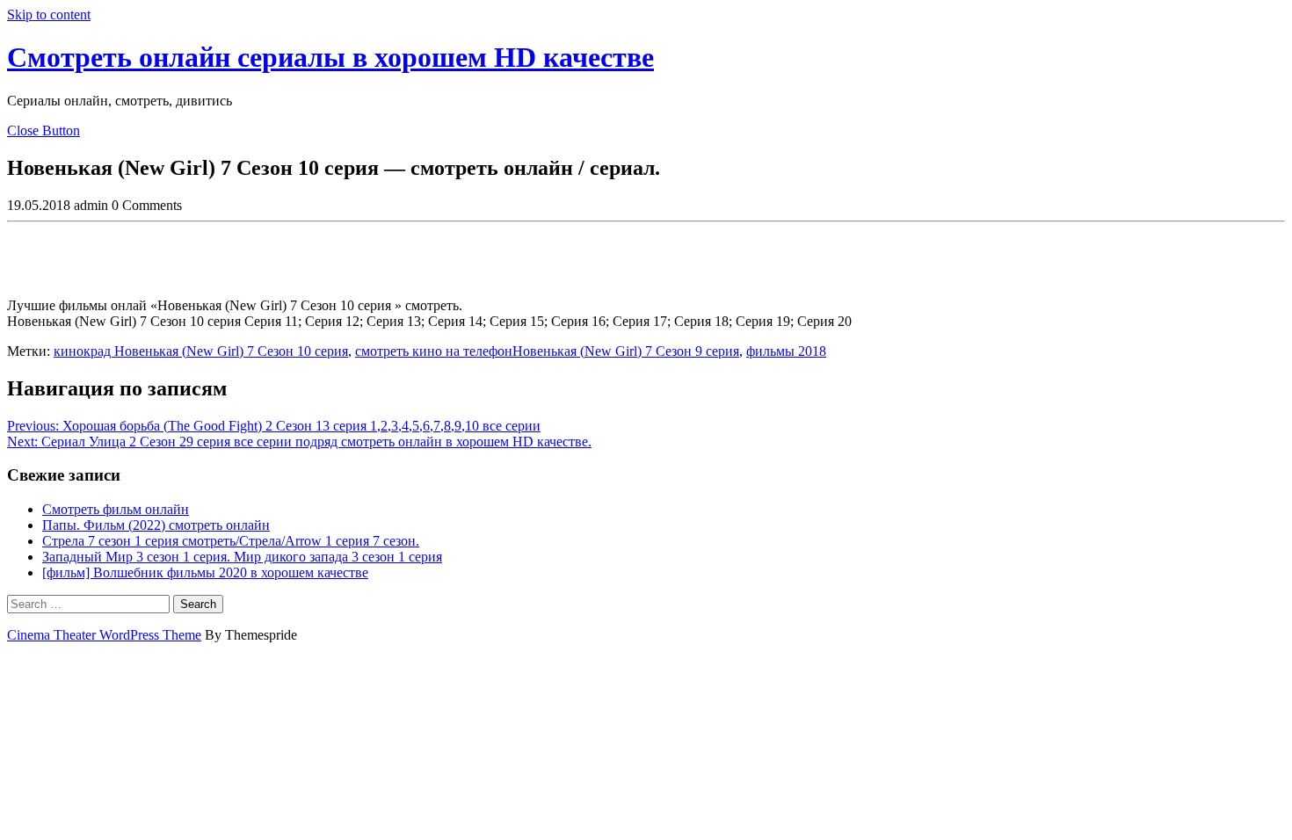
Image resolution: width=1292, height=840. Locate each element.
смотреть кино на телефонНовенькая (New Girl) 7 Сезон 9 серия (547, 351)
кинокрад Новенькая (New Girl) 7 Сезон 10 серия (201, 351)
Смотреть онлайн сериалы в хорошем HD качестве (330, 57)
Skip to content (49, 14)
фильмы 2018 (786, 351)
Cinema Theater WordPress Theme (104, 634)
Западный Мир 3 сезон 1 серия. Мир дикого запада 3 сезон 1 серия (242, 556)
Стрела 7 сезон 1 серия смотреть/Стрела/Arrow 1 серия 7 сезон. (230, 540)
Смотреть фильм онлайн (115, 509)
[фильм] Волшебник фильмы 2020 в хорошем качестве (205, 572)
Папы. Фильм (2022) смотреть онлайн (156, 525)
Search (198, 604)
